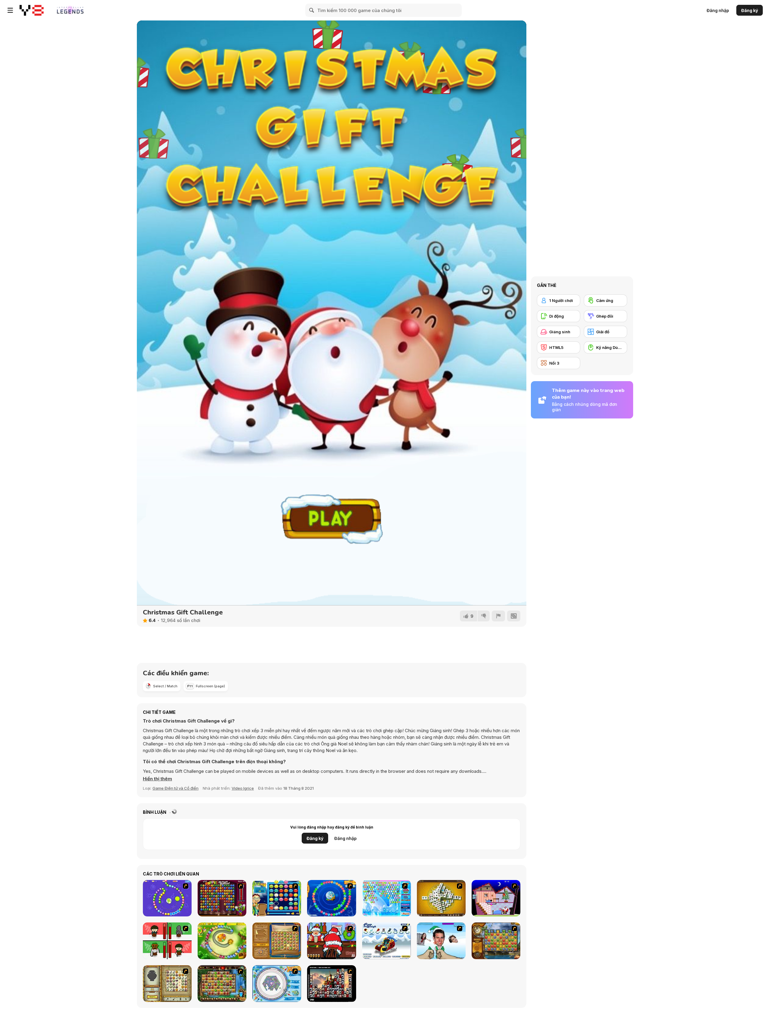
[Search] (312, 10)
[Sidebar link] (10, 10)
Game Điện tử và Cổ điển (175, 788)
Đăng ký (749, 10)
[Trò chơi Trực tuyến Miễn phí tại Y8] (31, 10)
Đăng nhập (718, 10)
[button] (157, 779)
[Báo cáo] (498, 616)
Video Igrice (243, 788)
